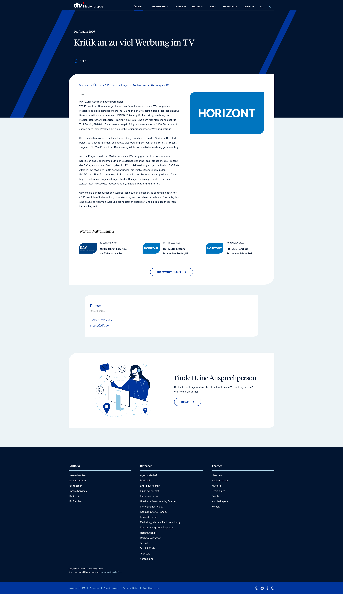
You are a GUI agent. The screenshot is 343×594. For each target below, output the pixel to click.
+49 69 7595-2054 (101, 320)
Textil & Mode (147, 548)
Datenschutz (94, 588)
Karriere (216, 485)
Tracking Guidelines (130, 588)
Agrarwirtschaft (149, 475)
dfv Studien (75, 501)
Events (215, 496)
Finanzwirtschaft (149, 491)
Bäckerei (145, 480)
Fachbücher (75, 485)
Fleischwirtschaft (149, 496)
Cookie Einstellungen (151, 588)
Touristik (145, 553)
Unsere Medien (77, 475)
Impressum (73, 588)
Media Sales (218, 491)
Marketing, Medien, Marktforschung (160, 522)
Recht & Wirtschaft (150, 538)
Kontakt (216, 506)
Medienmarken (220, 480)
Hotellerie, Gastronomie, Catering (158, 501)
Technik (144, 543)
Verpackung (147, 558)
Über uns (217, 475)
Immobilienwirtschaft (152, 506)
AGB (83, 588)
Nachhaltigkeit (148, 532)
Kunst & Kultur (148, 517)
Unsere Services (78, 491)
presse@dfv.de (99, 325)
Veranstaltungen (78, 480)
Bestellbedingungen (111, 588)
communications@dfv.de (111, 571)
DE (261, 6)
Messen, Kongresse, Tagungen (157, 527)
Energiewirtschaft (150, 485)
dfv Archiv (74, 496)
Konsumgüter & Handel (153, 511)
